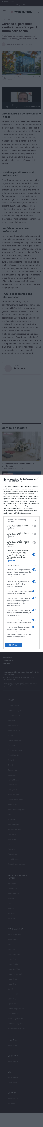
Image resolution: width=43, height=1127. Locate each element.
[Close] (38, 479)
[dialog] (21, 563)
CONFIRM (13, 645)
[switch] (34, 526)
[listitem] (21, 520)
